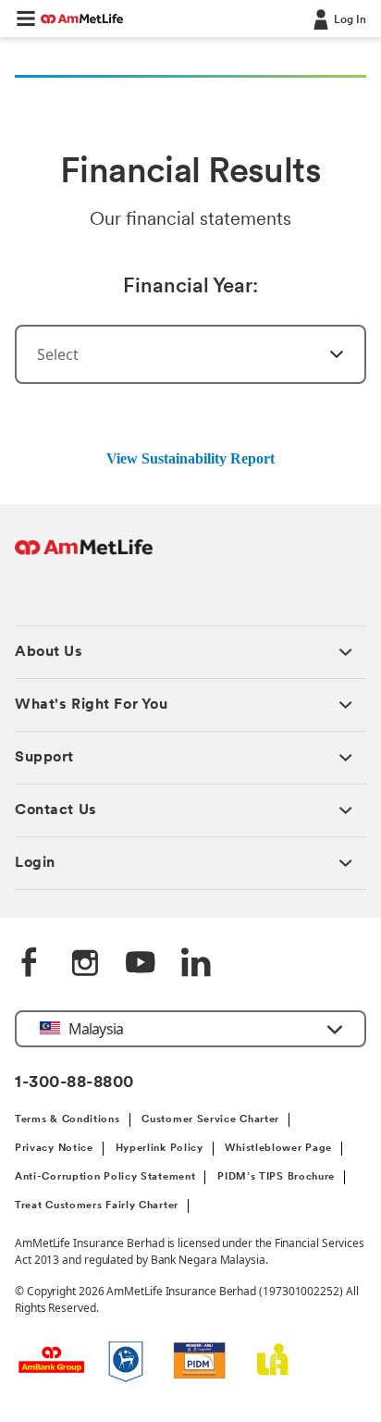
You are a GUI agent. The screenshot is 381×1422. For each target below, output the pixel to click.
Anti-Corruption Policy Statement (105, 1177)
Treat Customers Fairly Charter (96, 1206)
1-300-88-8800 (74, 1083)
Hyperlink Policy (159, 1149)
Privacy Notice (54, 1149)
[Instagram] (85, 964)
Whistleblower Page (278, 1149)
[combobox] (190, 354)
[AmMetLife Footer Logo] (84, 556)
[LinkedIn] (196, 964)
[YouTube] (140, 964)
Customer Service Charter (210, 1120)
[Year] (325, 354)
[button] (26, 18)
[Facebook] (29, 964)
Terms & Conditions (67, 1120)
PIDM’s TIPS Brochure (276, 1177)
